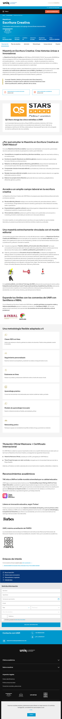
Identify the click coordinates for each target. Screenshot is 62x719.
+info (30, 710)
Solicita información (52, 11)
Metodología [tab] (36, 44)
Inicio (4, 15)
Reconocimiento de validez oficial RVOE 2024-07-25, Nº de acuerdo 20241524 (22, 565)
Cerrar (31, 714)
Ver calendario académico (44, 92)
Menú (6, 11)
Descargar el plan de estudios (16, 92)
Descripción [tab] (5, 44)
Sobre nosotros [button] (8, 667)
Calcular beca (8, 580)
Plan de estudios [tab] (15, 44)
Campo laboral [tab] (48, 44)
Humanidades (9, 15)
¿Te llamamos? (39, 636)
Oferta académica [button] (9, 660)
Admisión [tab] (26, 44)
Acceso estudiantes (54, 7)
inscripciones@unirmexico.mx (16, 640)
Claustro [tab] (58, 44)
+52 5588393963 (39, 632)
